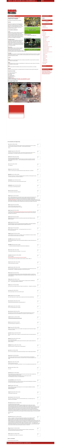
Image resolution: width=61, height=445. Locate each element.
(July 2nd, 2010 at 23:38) (13, 144)
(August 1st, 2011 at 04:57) (14, 195)
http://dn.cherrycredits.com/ (12, 199)
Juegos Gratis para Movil (46, 36)
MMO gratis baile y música (46, 41)
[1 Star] (24, 35)
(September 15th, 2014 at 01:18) (15, 397)
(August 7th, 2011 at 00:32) (14, 227)
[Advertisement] (36, 11)
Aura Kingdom (44, 25)
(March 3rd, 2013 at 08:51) (14, 355)
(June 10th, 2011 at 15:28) (15, 169)
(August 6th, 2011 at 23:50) (14, 222)
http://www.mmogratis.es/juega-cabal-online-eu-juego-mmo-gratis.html (17, 257)
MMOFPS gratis (45, 55)
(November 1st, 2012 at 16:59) (15, 316)
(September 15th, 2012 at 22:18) (15, 300)
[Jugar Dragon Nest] (32, 33)
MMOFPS (44, 54)
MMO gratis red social (46, 50)
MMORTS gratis (45, 59)
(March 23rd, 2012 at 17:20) (15, 279)
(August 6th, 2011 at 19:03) (14, 210)
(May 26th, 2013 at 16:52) (14, 385)
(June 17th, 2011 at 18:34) (15, 174)
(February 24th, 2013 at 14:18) (15, 338)
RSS (43, 0)
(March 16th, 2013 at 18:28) (14, 361)
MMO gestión (44, 40)
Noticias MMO (19, 0)
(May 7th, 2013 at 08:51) (15, 372)
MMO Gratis (10, 0)
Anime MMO (43, 70)
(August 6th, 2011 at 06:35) (14, 204)
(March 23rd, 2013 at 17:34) (14, 367)
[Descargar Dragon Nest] (32, 50)
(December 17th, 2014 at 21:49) (16, 416)
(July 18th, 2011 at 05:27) (14, 190)
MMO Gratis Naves (44, 62)
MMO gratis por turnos (46, 49)
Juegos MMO (15, 0)
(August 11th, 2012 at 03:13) (14, 290)
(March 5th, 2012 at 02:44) (15, 272)
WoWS (49, 73)
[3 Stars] (25, 35)
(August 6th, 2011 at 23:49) (14, 216)
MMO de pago (44, 32)
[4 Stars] (26, 35)
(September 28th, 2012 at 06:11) (15, 311)
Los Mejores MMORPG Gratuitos (30, 0)
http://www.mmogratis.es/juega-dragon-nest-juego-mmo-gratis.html (22, 211)
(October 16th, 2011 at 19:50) (15, 244)
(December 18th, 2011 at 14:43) (15, 267)
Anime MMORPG (47, 70)
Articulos (43, 31)
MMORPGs (44, 58)
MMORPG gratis (18, 17)
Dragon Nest (44, 26)
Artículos (23, 0)
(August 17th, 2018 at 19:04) (15, 433)
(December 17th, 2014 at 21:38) (16, 402)
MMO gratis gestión (45, 45)
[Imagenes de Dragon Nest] (32, 47)
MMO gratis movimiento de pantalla (47, 46)
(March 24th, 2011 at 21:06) (14, 156)
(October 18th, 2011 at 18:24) (14, 249)
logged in (12, 440)
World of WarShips (46, 73)
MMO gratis (14, 17)
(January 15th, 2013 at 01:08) (14, 327)
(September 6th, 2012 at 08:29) (15, 295)
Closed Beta (50, 70)
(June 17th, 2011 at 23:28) (17, 185)
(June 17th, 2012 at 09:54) (15, 284)
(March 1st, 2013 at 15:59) (14, 350)
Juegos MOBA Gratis (45, 37)
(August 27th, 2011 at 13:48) (15, 233)
